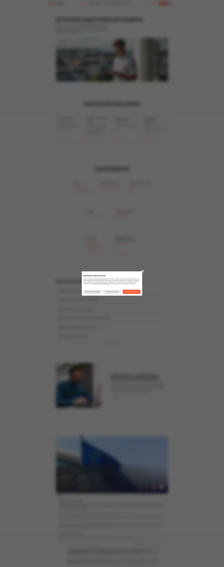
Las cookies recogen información (101, 283)
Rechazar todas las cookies (92, 291)
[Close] (143, 271)
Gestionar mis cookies (112, 291)
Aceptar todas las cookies (131, 291)
